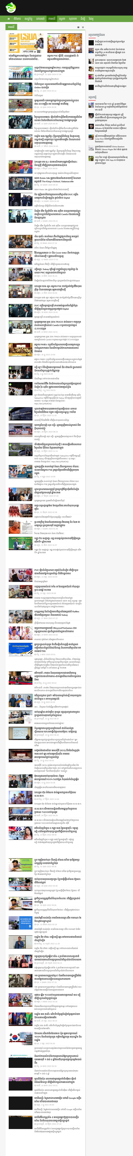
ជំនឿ (83, 18)
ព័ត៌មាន (17, 18)
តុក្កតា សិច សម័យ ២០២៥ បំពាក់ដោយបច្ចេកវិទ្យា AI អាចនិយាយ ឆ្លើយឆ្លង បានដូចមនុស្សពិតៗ (110, 52)
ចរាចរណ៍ (40, 18)
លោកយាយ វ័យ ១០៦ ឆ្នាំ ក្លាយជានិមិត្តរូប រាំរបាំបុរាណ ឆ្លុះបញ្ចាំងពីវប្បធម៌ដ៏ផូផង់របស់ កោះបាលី (111, 107)
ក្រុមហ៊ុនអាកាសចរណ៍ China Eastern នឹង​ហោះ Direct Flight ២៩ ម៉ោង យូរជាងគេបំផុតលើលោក (111, 149)
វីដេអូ (91, 18)
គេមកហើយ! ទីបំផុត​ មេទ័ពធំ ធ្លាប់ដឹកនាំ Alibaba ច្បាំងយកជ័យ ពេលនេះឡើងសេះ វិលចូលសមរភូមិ (111, 128)
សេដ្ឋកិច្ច (28, 18)
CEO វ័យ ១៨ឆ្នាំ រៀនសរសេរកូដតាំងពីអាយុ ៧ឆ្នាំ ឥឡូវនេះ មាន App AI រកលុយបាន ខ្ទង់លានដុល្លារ (111, 160)
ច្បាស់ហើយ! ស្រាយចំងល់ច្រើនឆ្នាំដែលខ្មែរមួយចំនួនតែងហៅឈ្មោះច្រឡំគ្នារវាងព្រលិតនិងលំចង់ (111, 78)
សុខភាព (73, 18)
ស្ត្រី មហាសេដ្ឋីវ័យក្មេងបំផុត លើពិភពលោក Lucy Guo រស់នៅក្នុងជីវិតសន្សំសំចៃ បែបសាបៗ (111, 139)
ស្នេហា (62, 18)
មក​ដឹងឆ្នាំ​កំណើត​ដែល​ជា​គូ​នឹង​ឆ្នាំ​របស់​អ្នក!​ (111, 86)
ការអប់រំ (51, 18)
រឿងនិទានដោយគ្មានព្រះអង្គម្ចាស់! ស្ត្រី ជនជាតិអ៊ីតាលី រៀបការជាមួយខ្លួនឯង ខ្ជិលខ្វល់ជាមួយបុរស (110, 117)
